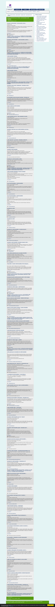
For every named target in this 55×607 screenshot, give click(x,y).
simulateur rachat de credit (41, 32)
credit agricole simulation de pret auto (23, 349)
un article (30, 11)
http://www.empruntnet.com (12, 272)
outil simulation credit (14, 295)
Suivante (16, 598)
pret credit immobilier (40, 34)
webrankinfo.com (11, 95)
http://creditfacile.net (11, 147)
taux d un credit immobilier (23, 66)
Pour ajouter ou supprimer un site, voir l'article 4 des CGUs (15, 602)
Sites (16, 11)
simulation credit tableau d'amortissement (17, 294)
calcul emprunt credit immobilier (41, 27)
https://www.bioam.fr (11, 425)
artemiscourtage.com (12, 316)
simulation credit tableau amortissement (23, 295)
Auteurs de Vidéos (20, 11)
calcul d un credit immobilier (24, 67)
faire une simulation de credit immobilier (18, 318)
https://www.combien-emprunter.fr (13, 582)
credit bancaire (33, 9)
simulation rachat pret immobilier (42, 19)
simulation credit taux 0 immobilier (12, 274)
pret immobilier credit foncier (23, 274)
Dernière (19, 598)
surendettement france (41, 10)
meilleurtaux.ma (11, 51)
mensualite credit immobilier (41, 18)
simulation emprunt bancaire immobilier (40, 31)
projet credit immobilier (40, 29)
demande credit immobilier (41, 26)
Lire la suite (8, 49)
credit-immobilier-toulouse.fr (12, 65)
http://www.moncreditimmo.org (13, 548)
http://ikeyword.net (11, 127)
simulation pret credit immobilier (25, 35)
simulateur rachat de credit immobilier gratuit (40, 23)
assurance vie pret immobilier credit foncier (17, 273)
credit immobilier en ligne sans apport (41, 25)
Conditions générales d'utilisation (20, 601)
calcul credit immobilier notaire (41, 39)
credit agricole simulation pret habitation (16, 348)
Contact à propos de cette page (37, 601)
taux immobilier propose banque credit (18, 67)
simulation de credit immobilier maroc (15, 52)
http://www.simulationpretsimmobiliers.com (14, 459)
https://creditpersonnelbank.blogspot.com (14, 328)
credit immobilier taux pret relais (16, 594)
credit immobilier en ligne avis (41, 28)
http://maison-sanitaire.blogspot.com (14, 114)
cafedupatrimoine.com (12, 383)
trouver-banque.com (11, 181)
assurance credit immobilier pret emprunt (14, 595)
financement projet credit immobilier (17, 82)
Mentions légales (11, 601)
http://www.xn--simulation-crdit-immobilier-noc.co (15, 361)
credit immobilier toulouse (14, 66)
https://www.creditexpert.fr (12, 513)
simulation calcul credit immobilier (18, 471)
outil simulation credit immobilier (12, 37)
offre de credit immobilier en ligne (42, 38)
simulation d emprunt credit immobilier (13, 36)
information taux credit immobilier (12, 68)
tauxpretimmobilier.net (12, 206)
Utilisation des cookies (28, 601)
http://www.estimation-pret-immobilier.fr (14, 405)
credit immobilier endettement (41, 33)
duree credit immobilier (40, 37)
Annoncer (34, 11)
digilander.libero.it (11, 251)
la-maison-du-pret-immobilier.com (13, 240)
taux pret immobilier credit (25, 594)
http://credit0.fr (11, 347)
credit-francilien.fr (11, 293)
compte (25, 9)
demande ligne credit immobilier (41, 17)
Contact (38, 11)
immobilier (10, 9)
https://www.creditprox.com (12, 592)
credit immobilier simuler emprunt (17, 169)
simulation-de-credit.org (12, 227)
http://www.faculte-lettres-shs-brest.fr (14, 305)
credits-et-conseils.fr (11, 557)
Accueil (8, 11)
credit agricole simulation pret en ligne (27, 348)
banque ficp (18, 9)
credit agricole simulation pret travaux (13, 349)
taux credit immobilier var (27, 273)
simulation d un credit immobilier (26, 36)
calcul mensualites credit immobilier (40, 21)
